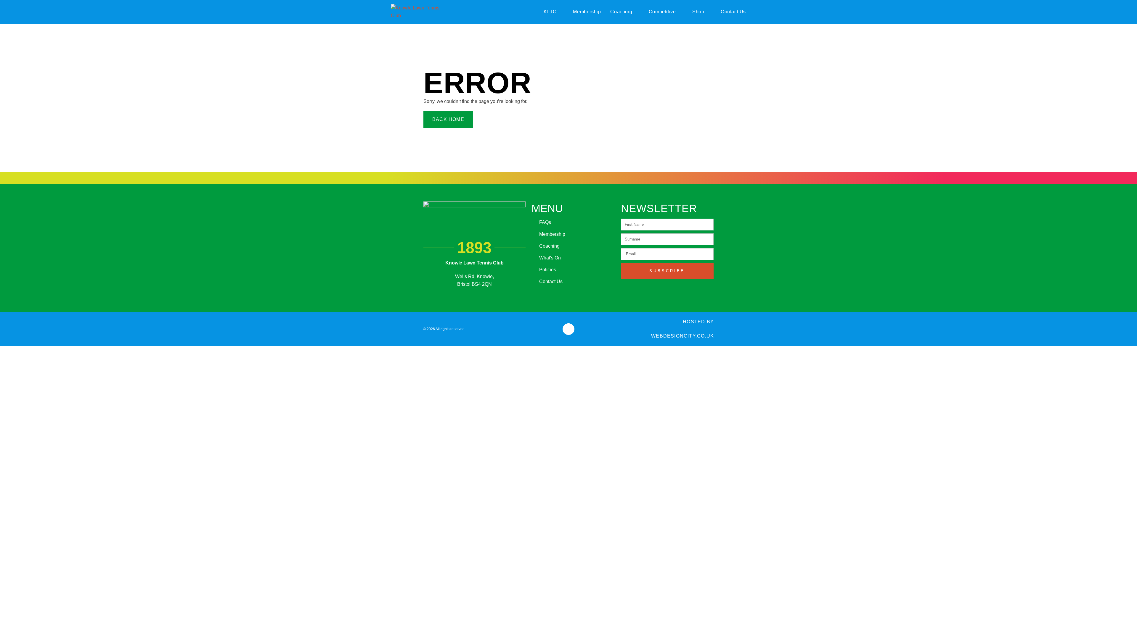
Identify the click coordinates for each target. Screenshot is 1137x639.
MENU (547, 208)
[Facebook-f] (568, 329)
